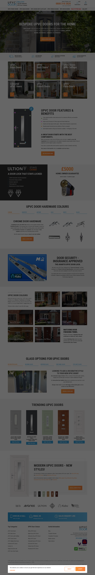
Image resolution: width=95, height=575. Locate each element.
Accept (80, 569)
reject (69, 569)
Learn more (17, 570)
